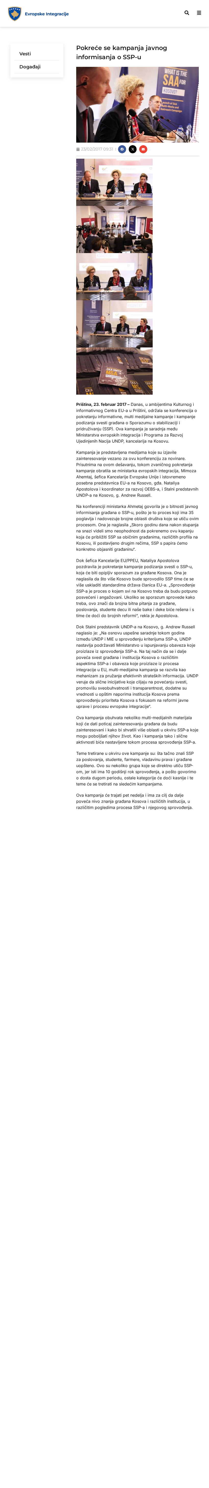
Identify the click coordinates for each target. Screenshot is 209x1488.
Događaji (30, 67)
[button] (122, 149)
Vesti (25, 54)
